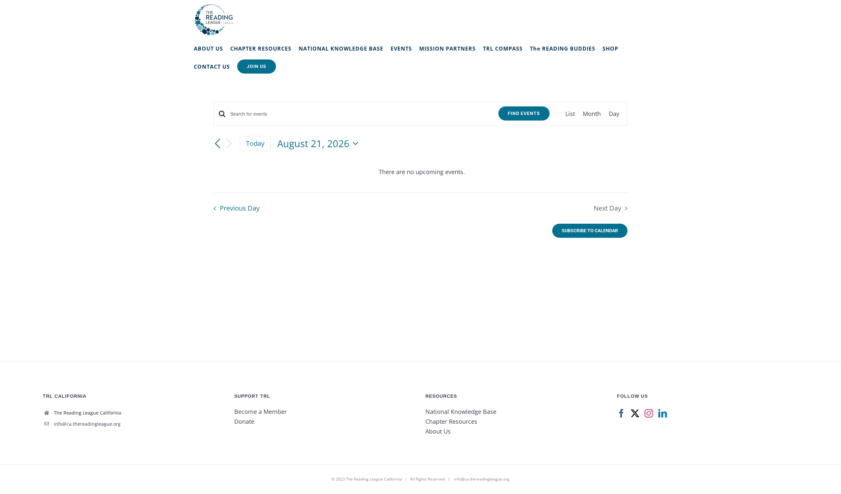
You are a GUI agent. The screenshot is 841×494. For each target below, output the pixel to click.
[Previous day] (217, 143)
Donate (244, 421)
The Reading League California (374, 479)
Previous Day (240, 208)
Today (255, 143)
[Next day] (229, 143)
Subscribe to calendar (590, 230)
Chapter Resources (451, 421)
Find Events (524, 113)
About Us (438, 431)
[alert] (421, 172)
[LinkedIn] (662, 413)
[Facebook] (621, 413)
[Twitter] (635, 413)
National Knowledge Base (460, 411)
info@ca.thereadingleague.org (87, 424)
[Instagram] (649, 413)
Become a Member (260, 411)
